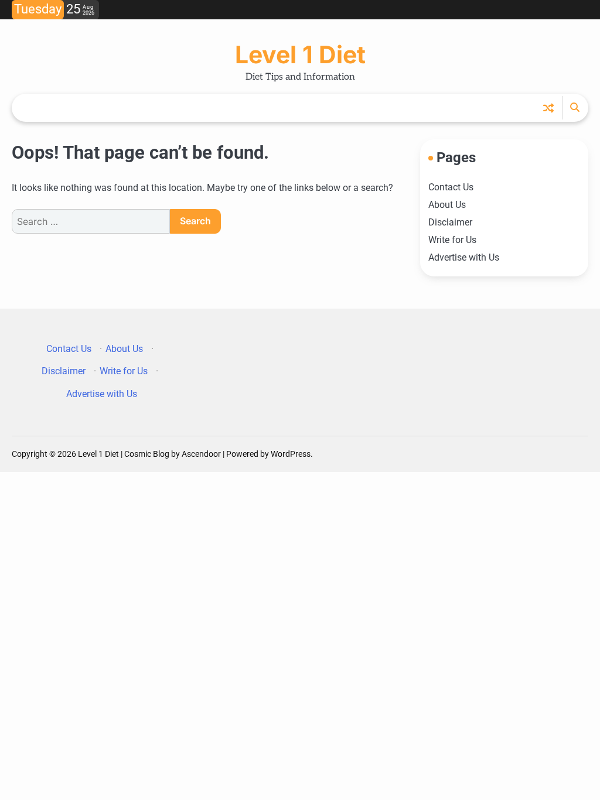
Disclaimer (450, 222)
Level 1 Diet (300, 54)
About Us (447, 204)
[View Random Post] (548, 107)
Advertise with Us (463, 257)
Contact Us (450, 187)
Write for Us (452, 239)
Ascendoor (201, 454)
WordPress (291, 454)
